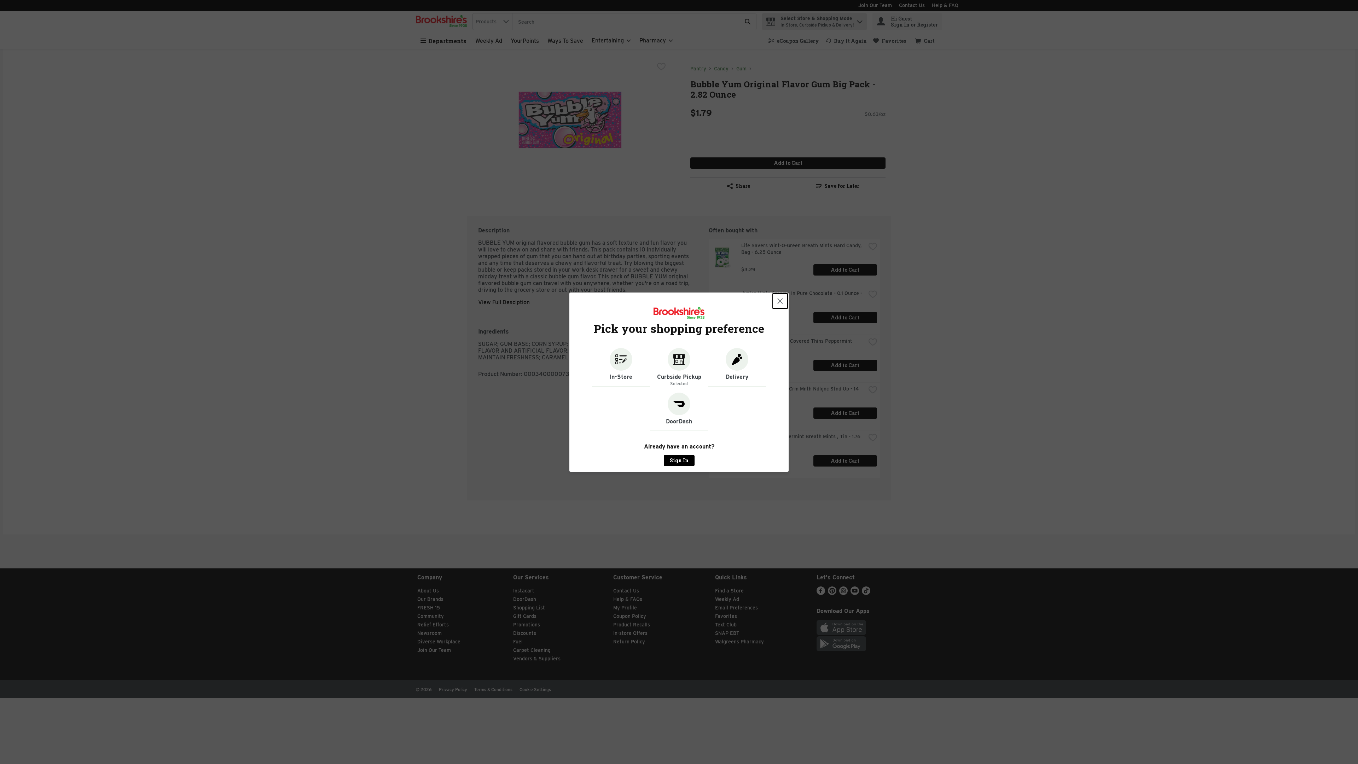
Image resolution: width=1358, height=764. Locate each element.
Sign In (679, 460)
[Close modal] (780, 301)
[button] (621, 367)
